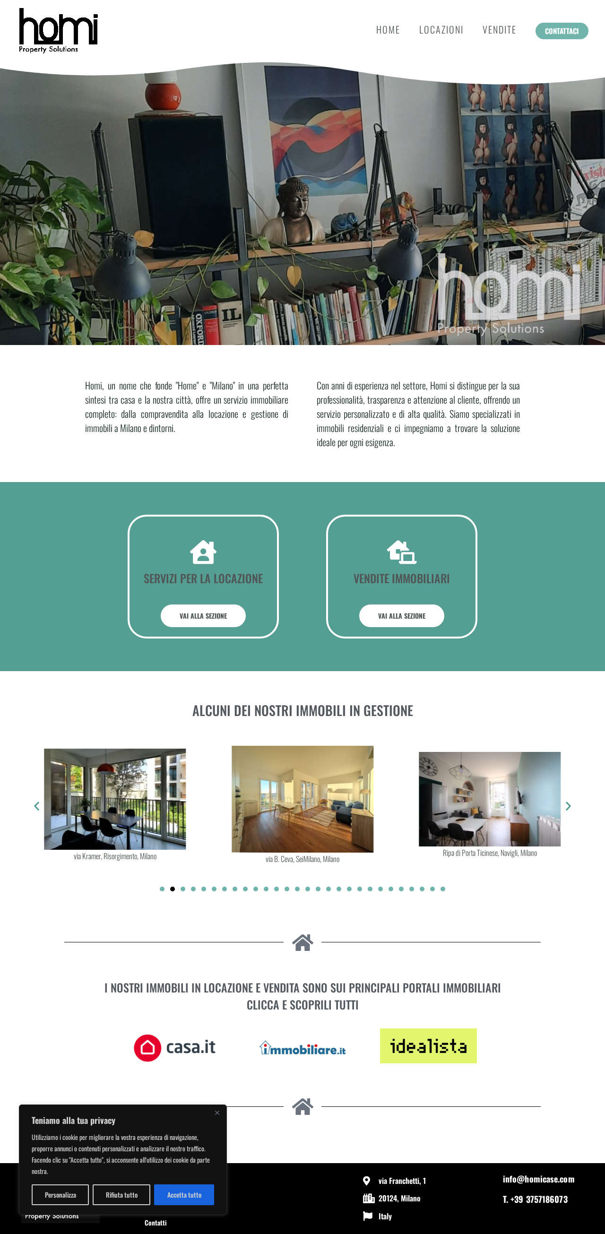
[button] (562, 31)
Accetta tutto (184, 1194)
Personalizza (60, 1194)
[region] (123, 1160)
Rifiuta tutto (122, 1194)
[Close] (217, 1112)
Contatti (156, 1222)
